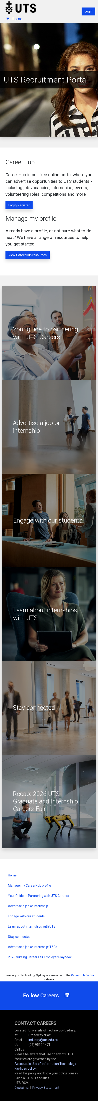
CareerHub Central (83, 975)
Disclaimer (22, 1087)
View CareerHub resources (27, 255)
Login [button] (88, 11)
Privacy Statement (45, 1087)
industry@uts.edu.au (43, 1040)
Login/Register (19, 205)
